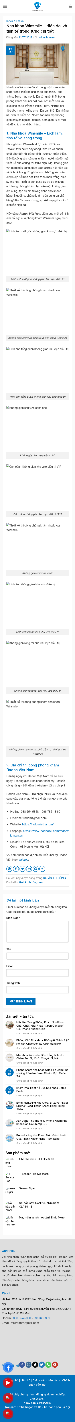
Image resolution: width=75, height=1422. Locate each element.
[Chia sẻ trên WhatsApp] (9, 869)
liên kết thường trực (31, 882)
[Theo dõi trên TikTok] (35, 1365)
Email (9, 966)
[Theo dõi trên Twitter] (42, 1365)
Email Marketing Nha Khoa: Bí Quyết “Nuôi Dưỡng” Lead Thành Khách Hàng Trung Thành (42, 1106)
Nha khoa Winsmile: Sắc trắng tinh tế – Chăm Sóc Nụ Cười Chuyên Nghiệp (40, 1057)
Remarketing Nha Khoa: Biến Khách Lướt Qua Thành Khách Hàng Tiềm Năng (41, 1137)
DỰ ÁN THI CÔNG (15, 21)
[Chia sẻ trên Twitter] (22, 869)
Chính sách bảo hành (46, 1380)
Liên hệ (25, 1380)
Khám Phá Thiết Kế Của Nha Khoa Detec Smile (41, 1089)
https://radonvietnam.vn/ (38, 824)
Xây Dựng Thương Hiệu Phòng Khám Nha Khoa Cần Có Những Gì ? (41, 1122)
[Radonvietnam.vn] (37, 6)
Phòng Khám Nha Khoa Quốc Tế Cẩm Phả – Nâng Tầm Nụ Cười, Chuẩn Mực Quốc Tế (42, 1073)
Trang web (13, 983)
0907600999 (42, 1318)
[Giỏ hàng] (70, 6)
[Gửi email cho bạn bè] (29, 869)
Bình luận (13, 917)
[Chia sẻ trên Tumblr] (42, 869)
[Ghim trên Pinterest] (36, 869)
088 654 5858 (22, 1318)
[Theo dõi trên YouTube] (55, 1365)
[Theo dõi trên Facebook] (22, 1365)
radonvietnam (46, 37)
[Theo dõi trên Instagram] (29, 1365)
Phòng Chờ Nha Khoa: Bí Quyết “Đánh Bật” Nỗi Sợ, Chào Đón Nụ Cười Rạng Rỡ (42, 1042)
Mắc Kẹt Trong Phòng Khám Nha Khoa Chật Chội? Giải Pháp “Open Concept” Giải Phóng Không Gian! (40, 1025)
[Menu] (5, 6)
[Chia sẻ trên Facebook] (16, 869)
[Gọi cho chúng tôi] (48, 1365)
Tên (8, 949)
